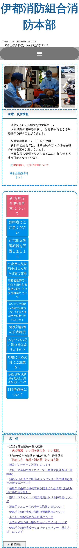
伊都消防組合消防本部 (39, 16)
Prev (5, 87)
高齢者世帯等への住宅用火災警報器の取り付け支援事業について (17, 289)
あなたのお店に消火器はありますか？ (17, 345)
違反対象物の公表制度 (17, 329)
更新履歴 (16, 544)
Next (74, 87)
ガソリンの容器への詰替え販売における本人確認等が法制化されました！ (17, 312)
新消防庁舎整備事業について (17, 206)
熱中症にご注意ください (17, 227)
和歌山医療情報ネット (19, 175)
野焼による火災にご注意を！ (17, 362)
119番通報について (17, 392)
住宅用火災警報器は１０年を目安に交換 (17, 268)
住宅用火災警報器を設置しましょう (17, 248)
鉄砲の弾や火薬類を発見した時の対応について (17, 378)
